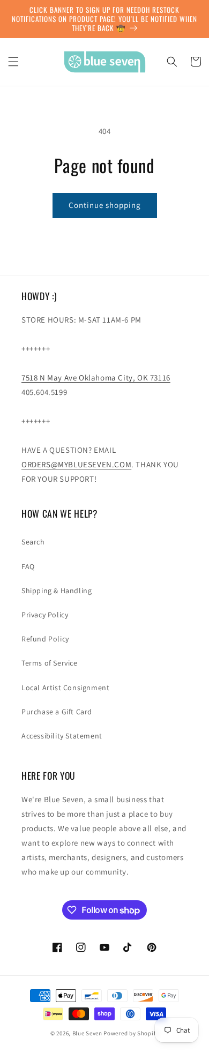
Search (33, 542)
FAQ (28, 566)
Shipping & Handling (56, 590)
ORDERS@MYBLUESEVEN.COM (76, 464)
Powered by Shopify (131, 1033)
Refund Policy (45, 639)
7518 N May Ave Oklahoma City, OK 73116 (95, 377)
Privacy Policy (44, 614)
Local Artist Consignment (65, 687)
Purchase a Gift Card (56, 711)
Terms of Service (49, 663)
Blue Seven (87, 1033)
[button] (13, 61)
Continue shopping (105, 205)
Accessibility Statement (61, 736)
